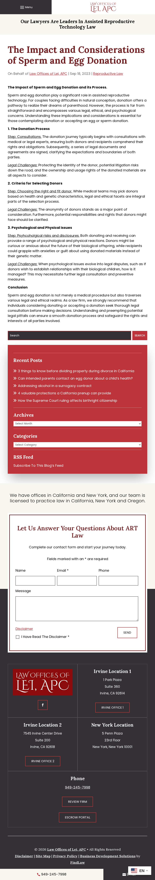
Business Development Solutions (108, 856)
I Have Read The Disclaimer (45, 636)
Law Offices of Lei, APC (48, 73)
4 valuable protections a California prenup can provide (64, 393)
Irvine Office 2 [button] (42, 761)
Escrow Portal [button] (77, 817)
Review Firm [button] (77, 802)
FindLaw (77, 862)
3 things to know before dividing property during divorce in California (76, 371)
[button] (26, 7)
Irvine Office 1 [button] (112, 707)
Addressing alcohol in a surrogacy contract (54, 385)
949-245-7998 (77, 787)
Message (23, 590)
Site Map (43, 856)
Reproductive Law (108, 73)
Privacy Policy (65, 856)
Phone (104, 570)
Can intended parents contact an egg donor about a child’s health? (75, 378)
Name (21, 570)
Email (63, 570)
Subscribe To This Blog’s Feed (38, 465)
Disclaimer (24, 628)
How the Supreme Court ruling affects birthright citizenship (67, 400)
